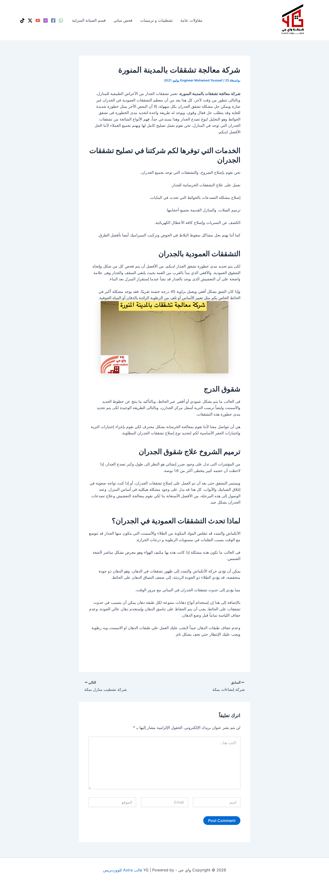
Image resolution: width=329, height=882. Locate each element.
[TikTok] (22, 20)
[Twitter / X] (30, 20)
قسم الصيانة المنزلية (89, 20)
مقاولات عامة (191, 20)
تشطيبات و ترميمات (156, 20)
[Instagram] (45, 20)
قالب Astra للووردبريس (122, 870)
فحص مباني (122, 20)
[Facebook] (53, 20)
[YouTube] (37, 20)
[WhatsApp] (61, 20)
